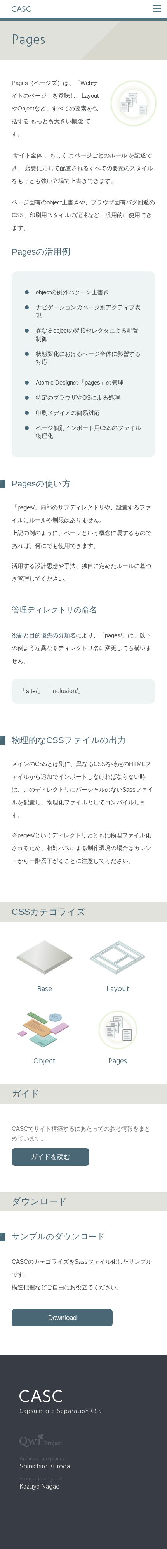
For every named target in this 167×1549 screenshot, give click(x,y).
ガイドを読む (50, 1157)
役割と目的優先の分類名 (44, 635)
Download (62, 1317)
